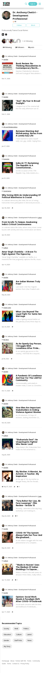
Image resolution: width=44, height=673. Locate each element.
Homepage (5, 661)
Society (6, 628)
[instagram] (6, 34)
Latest (29, 634)
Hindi (16, 628)
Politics (26, 628)
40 (15, 21)
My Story (7, 646)
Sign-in (32, 4)
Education (7, 634)
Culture (19, 634)
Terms (9, 664)
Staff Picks (18, 640)
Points (29, 661)
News (29, 640)
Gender (6, 640)
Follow (19, 25)
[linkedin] (3, 34)
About (12, 661)
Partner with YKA (21, 661)
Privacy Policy (25, 664)
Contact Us (16, 664)
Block (33, 25)
